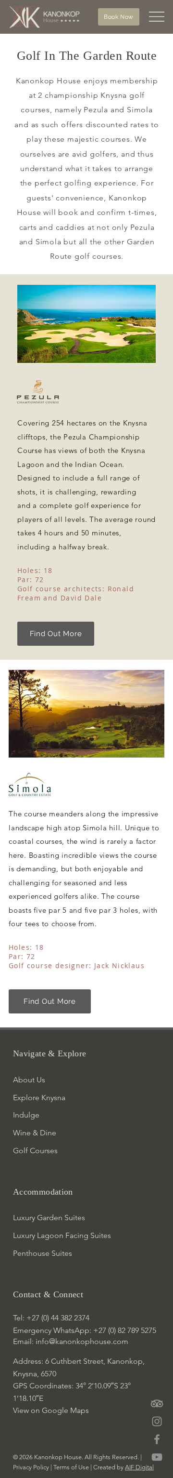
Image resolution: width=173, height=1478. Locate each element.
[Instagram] (156, 1421)
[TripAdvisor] (156, 1403)
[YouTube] (156, 1457)
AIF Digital (139, 1467)
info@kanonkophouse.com (82, 1341)
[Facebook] (156, 1439)
